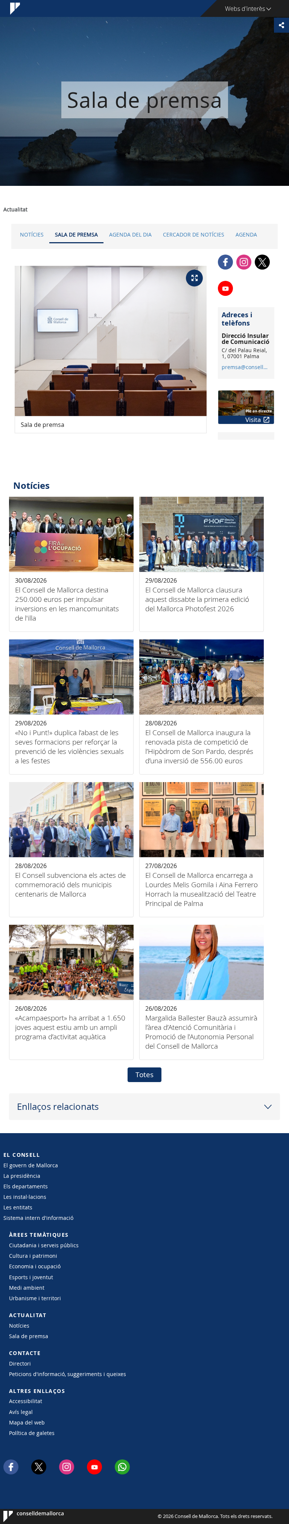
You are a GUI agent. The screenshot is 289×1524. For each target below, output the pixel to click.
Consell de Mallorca (26, 1516)
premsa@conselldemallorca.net (246, 367)
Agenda (246, 234)
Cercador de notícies (193, 234)
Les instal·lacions (24, 1196)
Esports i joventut (31, 1277)
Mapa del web (27, 1422)
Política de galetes (32, 1433)
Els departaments (25, 1186)
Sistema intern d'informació (38, 1217)
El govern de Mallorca (30, 1165)
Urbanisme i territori (35, 1298)
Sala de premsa (76, 234)
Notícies (32, 234)
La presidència (21, 1175)
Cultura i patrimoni (33, 1255)
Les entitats (17, 1207)
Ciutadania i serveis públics (44, 1245)
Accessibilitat (25, 1401)
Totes (144, 1074)
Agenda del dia (130, 234)
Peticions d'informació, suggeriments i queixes (67, 1374)
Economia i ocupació (35, 1266)
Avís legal (21, 1411)
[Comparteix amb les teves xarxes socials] (281, 25)
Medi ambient (26, 1287)
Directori (20, 1363)
